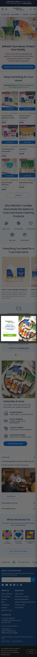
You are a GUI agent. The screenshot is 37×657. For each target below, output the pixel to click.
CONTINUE (9, 335)
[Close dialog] (35, 317)
